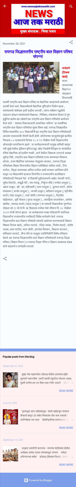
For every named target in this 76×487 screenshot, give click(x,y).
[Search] (71, 7)
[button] (71, 43)
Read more (66, 390)
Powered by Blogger (40, 480)
